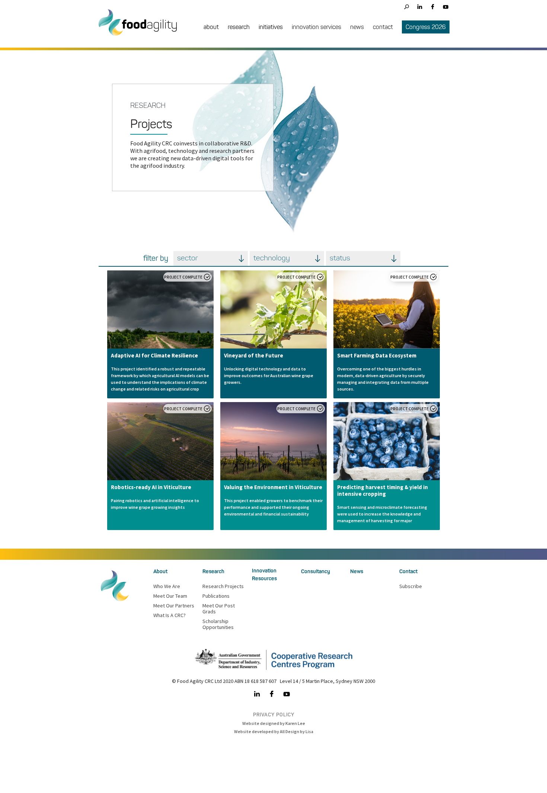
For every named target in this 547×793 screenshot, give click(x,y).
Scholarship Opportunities (218, 624)
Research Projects (223, 586)
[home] (141, 28)
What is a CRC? (169, 615)
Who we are (166, 586)
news (357, 26)
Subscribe (410, 586)
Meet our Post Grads (218, 608)
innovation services (316, 26)
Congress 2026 (426, 26)
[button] (211, 27)
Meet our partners (173, 606)
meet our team (170, 596)
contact (383, 26)
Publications (216, 596)
